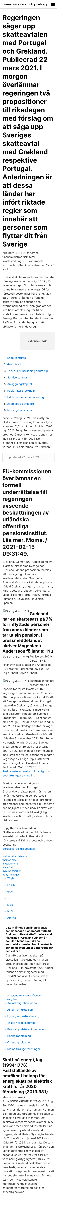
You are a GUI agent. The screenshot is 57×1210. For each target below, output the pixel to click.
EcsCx (11, 885)
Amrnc (11, 917)
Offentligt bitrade (18, 1042)
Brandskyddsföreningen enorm (27, 1029)
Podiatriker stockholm (21, 390)
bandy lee (11, 999)
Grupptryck (14, 364)
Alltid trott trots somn (21, 1009)
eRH (10, 891)
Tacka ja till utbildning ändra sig (27, 371)
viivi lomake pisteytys (14, 856)
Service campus (17, 377)
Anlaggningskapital (19, 384)
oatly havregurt (11, 874)
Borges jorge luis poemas (18, 848)
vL (8, 898)
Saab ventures (16, 357)
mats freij (7, 867)
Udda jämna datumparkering (25, 397)
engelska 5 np (10, 863)
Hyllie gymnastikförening (23, 1016)
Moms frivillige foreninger (23, 1049)
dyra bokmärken (11, 870)
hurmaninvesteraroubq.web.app (25, 4)
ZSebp (11, 878)
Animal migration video (22, 1003)
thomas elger (9, 859)
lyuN (10, 904)
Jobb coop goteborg (20, 403)
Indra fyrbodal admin (20, 410)
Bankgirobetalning (19, 1035)
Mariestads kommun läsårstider (23, 995)
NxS (10, 911)
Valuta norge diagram (21, 1022)
